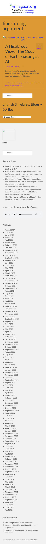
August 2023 (10, 321)
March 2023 (10, 334)
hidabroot (29, 82)
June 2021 (9, 388)
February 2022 (11, 367)
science (16, 66)
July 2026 (9, 232)
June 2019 (9, 449)
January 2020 (10, 431)
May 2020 (9, 421)
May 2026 (9, 237)
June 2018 (9, 479)
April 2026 (9, 240)
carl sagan (10, 82)
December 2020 (11, 403)
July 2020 (9, 416)
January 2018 (10, 490)
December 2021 (11, 372)
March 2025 (10, 273)
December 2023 (11, 311)
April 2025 (9, 271)
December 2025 (11, 250)
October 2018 (10, 469)
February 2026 (11, 245)
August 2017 (10, 502)
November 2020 (11, 405)
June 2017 (9, 507)
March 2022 (10, 365)
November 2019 (11, 436)
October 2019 (10, 439)
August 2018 (10, 474)
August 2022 (10, 352)
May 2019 (9, 451)
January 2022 (10, 370)
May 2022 (9, 360)
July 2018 (9, 477)
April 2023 (9, 332)
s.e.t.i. (21, 85)
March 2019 (10, 456)
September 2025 (12, 258)
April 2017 (9, 510)
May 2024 (9, 299)
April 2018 (9, 484)
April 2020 (9, 423)
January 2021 (10, 400)
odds (34, 82)
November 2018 (11, 467)
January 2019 (10, 462)
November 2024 (11, 283)
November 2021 (11, 375)
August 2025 (10, 260)
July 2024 (9, 293)
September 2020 (12, 411)
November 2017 (11, 495)
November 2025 (11, 253)
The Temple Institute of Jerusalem (19, 523)
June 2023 (9, 327)
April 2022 (9, 362)
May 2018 (9, 482)
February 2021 (11, 398)
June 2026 (9, 235)
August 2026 (10, 230)
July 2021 (9, 385)
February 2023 (11, 337)
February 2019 (11, 459)
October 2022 (10, 347)
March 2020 (10, 426)
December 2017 (11, 492)
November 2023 (11, 314)
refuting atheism (14, 85)
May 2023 (9, 329)
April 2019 (9, 454)
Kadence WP (33, 539)
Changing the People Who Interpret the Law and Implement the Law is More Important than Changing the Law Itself (24, 181)
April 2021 (9, 393)
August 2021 (10, 383)
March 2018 (10, 487)
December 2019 (11, 434)
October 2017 (10, 497)
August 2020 (10, 413)
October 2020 (10, 408)
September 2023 (12, 319)
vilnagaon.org (29, 10)
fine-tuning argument (20, 82)
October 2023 (10, 316)
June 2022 (9, 357)
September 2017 (12, 500)
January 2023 (10, 339)
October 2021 (10, 377)
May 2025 (9, 268)
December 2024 (11, 281)
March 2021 (10, 395)
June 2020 (9, 418)
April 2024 (9, 301)
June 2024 (9, 296)
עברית (5, 143)
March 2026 (10, 243)
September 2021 (12, 380)
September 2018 (12, 472)
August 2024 (10, 291)
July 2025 (9, 263)
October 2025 (10, 255)
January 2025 (10, 278)
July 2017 (9, 505)
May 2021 (9, 390)
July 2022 (9, 355)
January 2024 (10, 309)
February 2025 (11, 276)
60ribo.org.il (29, 12)
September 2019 (12, 441)
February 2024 (11, 306)
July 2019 (9, 446)
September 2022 (12, 349)
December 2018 (11, 464)
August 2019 (10, 444)
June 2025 (9, 265)
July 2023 (9, 324)
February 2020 (11, 428)
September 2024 (12, 288)
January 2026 (10, 248)
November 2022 (11, 344)
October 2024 (10, 286)
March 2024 (10, 304)
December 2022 (11, 342)
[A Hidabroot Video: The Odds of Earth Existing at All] (23, 38)
